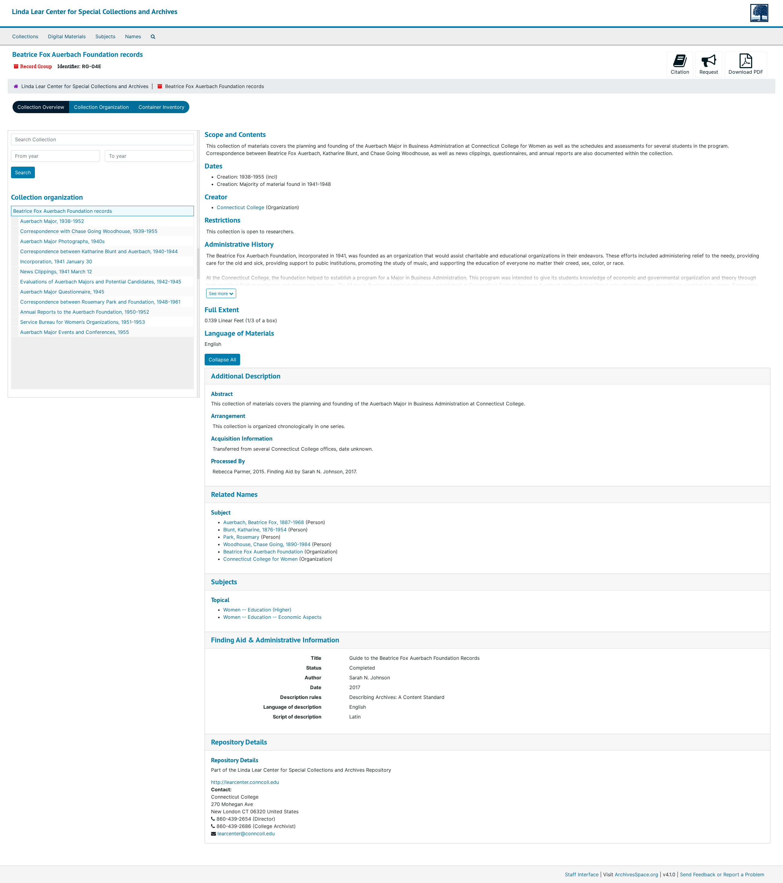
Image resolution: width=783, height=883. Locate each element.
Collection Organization (101, 107)
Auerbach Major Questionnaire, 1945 (62, 292)
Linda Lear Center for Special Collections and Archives (94, 11)
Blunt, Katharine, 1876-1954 (255, 529)
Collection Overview (40, 107)
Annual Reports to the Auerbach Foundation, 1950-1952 (84, 312)
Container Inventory (161, 107)
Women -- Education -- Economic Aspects (272, 617)
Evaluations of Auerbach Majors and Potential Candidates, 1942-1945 (100, 282)
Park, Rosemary (241, 537)
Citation (680, 72)
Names (133, 36)
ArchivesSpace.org (636, 874)
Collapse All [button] (222, 360)
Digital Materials (67, 36)
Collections (25, 36)
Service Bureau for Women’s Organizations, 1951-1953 (82, 322)
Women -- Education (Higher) (257, 610)
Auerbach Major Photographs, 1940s (62, 241)
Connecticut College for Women (260, 559)
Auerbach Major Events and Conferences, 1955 (74, 332)
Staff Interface (582, 874)
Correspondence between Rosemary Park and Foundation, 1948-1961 (100, 302)
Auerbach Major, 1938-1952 (52, 221)
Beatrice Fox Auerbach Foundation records (62, 211)
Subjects (105, 36)
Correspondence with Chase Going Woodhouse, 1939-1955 (89, 231)
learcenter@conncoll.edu (246, 833)
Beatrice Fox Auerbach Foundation (263, 552)
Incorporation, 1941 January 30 (56, 261)
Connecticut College (240, 207)
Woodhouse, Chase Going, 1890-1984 (266, 544)
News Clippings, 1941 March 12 (56, 271)
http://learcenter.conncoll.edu (245, 782)
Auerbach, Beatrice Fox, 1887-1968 (263, 522)
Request (709, 72)
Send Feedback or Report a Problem (722, 874)
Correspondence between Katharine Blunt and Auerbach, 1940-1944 (99, 251)
